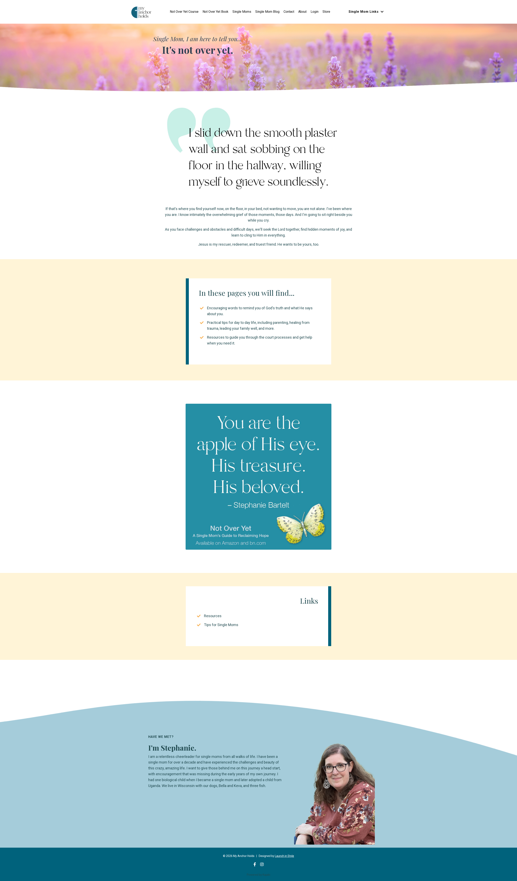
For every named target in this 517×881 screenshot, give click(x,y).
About (302, 12)
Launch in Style (284, 856)
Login (314, 12)
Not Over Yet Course (184, 12)
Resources (213, 616)
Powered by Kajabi (258, 874)
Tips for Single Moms (221, 625)
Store (326, 12)
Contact (289, 12)
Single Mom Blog (267, 12)
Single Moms (241, 12)
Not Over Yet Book (215, 12)
